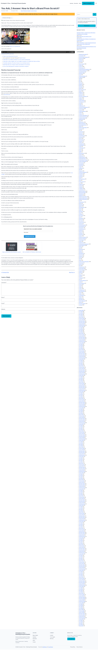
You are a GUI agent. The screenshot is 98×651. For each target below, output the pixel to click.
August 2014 (81, 505)
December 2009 (82, 581)
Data (80, 120)
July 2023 (81, 360)
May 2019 (80, 428)
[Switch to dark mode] (96, 3)
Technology (81, 277)
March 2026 (81, 317)
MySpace (80, 214)
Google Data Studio (82, 158)
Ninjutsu (80, 219)
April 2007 (81, 624)
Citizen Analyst (81, 100)
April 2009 (81, 591)
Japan (80, 177)
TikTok (80, 281)
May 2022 (80, 379)
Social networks (82, 269)
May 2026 (80, 314)
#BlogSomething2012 (83, 54)
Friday (80, 146)
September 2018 (82, 438)
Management (81, 193)
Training (80, 284)
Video (80, 292)
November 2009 (82, 582)
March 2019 (81, 430)
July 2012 (81, 539)
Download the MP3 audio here (7, 53)
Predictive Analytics (82, 237)
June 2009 (81, 589)
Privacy (80, 241)
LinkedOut (81, 188)
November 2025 (82, 322)
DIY (79, 130)
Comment (4, 282)
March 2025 (81, 333)
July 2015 (81, 490)
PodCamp (80, 233)
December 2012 (82, 532)
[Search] (94, 14)
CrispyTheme (50, 646)
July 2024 (81, 344)
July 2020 (81, 409)
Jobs (80, 180)
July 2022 (81, 376)
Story (80, 273)
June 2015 (81, 491)
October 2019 (81, 421)
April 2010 (81, 575)
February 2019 (81, 432)
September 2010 (82, 568)
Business (80, 95)
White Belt (81, 299)
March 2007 (81, 625)
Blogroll (80, 85)
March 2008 (81, 609)
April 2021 (81, 396)
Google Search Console (83, 160)
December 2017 (82, 451)
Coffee (80, 104)
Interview (81, 176)
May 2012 (80, 541)
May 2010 (80, 574)
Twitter (80, 288)
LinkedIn (80, 187)
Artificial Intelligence (83, 70)
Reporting (81, 254)
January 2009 (81, 595)
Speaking (80, 271)
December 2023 (82, 353)
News (80, 216)
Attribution (81, 73)
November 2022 (82, 371)
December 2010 (82, 564)
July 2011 (81, 555)
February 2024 (81, 350)
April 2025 (81, 331)
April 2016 (81, 478)
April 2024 (81, 348)
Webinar (80, 298)
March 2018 (81, 447)
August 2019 (81, 424)
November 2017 (82, 452)
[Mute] (70, 52)
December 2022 (82, 369)
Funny (80, 149)
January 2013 (81, 531)
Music (80, 212)
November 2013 (82, 517)
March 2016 (81, 479)
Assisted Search (82, 72)
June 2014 (81, 507)
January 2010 (81, 579)
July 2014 (81, 506)
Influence (81, 170)
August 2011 (81, 554)
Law (79, 183)
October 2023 (81, 356)
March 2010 (81, 577)
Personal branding (82, 225)
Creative (80, 114)
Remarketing (81, 253)
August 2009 (81, 586)
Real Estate (81, 249)
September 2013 (82, 520)
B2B (80, 78)
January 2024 (81, 352)
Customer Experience (83, 116)
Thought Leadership (82, 280)
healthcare (81, 168)
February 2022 (81, 383)
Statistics (80, 272)
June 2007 (81, 621)
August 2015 (81, 489)
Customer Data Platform (83, 115)
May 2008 (80, 606)
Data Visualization (82, 123)
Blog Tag (80, 82)
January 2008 (81, 612)
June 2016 (81, 475)
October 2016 (81, 470)
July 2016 (81, 474)
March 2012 (81, 544)
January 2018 (81, 449)
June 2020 (81, 410)
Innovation (81, 173)
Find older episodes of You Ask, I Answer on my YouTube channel (16, 63)
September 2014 (82, 503)
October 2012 (81, 535)
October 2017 (81, 453)
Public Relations (82, 245)
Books (80, 88)
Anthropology (81, 67)
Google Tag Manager (82, 161)
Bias (80, 81)
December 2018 (82, 434)
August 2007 (81, 618)
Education (81, 134)
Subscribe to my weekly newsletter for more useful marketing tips (16, 59)
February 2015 (81, 497)
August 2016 (81, 472)
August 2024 (81, 342)
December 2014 (82, 499)
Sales (80, 260)
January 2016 (81, 482)
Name (3, 297)
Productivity (81, 242)
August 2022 (81, 375)
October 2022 (81, 372)
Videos (80, 294)
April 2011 (81, 559)
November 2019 (82, 419)
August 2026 (81, 310)
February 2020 (81, 415)
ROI (79, 258)
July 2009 (81, 587)
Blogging (80, 84)
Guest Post (81, 165)
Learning (80, 185)
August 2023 (81, 359)
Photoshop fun (81, 229)
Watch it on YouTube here (15, 46)
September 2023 (82, 357)
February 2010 (81, 578)
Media (80, 203)
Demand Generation (82, 124)
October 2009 (81, 583)
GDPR (80, 151)
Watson (80, 296)
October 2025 (81, 323)
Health (80, 166)
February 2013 (81, 529)
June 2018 (81, 443)
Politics (80, 235)
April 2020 (81, 413)
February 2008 (81, 610)
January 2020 (81, 417)
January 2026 (81, 319)
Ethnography (81, 139)
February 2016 (81, 480)
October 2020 (81, 405)
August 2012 (81, 537)
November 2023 (82, 355)
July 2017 (81, 457)
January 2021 (81, 401)
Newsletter (81, 218)
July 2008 (81, 604)
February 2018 (81, 448)
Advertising (81, 58)
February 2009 (81, 594)
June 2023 (81, 361)
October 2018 (81, 437)
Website (3, 309)
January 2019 (81, 433)
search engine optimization (84, 261)
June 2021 (81, 394)
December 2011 (82, 548)
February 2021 (81, 399)
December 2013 (82, 516)
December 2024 (82, 337)
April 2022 (81, 380)
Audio (80, 74)
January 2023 (81, 368)
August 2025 (81, 326)
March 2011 (81, 560)
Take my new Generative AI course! (10, 56)
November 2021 (82, 387)
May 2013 (80, 525)
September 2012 (82, 536)
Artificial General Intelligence (84, 69)
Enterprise (81, 137)
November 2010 (82, 566)
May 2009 (80, 590)
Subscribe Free (86, 25)
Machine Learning (82, 191)
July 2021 (81, 392)
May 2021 (80, 395)
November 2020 (82, 403)
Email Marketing (82, 135)
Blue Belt (80, 86)
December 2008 (82, 597)
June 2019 (81, 426)
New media (81, 215)
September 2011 (82, 552)
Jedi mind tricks (82, 178)
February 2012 (81, 545)
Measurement (81, 202)
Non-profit (81, 220)
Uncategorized (81, 290)
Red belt (80, 252)
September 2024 (82, 341)
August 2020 (81, 407)
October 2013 (81, 518)
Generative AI (81, 153)
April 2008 (81, 608)
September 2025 (82, 325)
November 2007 (82, 614)
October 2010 (81, 567)
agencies (80, 61)
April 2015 (81, 494)
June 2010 (81, 572)
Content (80, 109)
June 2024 (81, 345)
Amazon (80, 65)
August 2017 (81, 456)
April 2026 (81, 315)
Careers (80, 97)
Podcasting (81, 234)
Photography (81, 227)
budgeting (81, 93)
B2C (80, 80)
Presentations (81, 239)
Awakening (81, 77)
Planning (80, 231)
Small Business (82, 266)
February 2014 (81, 513)
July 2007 (81, 620)
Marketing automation (83, 196)
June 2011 (81, 556)
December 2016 (82, 467)
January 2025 (81, 336)
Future (80, 150)
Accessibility (81, 55)
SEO (80, 265)
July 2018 (81, 441)
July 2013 (81, 522)
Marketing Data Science (83, 197)
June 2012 (81, 540)
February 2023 (81, 367)
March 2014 (81, 512)
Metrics (80, 206)
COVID (80, 112)
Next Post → (72, 272)
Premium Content (82, 238)
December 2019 (82, 418)
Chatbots (80, 99)
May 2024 (80, 346)
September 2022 (82, 373)
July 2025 (81, 327)
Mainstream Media (82, 192)
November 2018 (82, 436)
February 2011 (81, 562)
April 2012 (81, 543)
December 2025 (82, 321)
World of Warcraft (82, 300)
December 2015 (82, 483)
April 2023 (81, 364)
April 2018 (81, 445)
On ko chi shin (81, 222)
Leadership (81, 184)
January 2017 (81, 466)
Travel (80, 285)
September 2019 (82, 422)
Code (80, 103)
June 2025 (81, 329)
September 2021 (82, 390)
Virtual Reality (81, 295)
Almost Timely (81, 63)
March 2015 (81, 495)
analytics (80, 66)
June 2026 (81, 313)
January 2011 (81, 563)
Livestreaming (81, 189)
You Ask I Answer (34, 10)
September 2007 (82, 617)
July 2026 (81, 311)
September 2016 (82, 471)
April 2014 (81, 510)
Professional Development (84, 244)
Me (79, 200)
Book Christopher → (88, 3)
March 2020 (81, 414)
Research (80, 256)
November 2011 (82, 549)
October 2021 (81, 388)
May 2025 (80, 330)
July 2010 (81, 571)
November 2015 (82, 484)
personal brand (7, 94)
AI (79, 62)
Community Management (83, 107)
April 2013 (81, 526)
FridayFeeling (81, 147)
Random (80, 246)
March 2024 (81, 349)
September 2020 (82, 406)
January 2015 (81, 498)
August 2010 (81, 570)
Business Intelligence (83, 96)
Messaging (81, 204)
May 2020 (80, 411)
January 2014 (81, 514)
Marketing (25, 10)
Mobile (80, 208)
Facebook (80, 141)
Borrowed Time (82, 89)
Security (80, 264)
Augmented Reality (82, 76)
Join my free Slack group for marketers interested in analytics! (16, 66)
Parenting (80, 223)
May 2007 (80, 623)
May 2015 (80, 493)
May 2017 (80, 460)
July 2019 (81, 425)
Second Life (81, 262)
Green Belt (81, 164)
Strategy (28, 10)
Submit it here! (22, 57)
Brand (22, 10)
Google (80, 154)
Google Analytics (82, 157)
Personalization (82, 226)
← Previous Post (5, 272)
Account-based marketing (83, 57)
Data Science (81, 122)
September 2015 (82, 487)
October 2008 (81, 600)
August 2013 (81, 521)
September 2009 (82, 585)
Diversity (80, 128)
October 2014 (81, 502)
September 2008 (82, 601)
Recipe (80, 250)
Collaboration (81, 105)
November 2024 (82, 338)
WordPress (45, 646)
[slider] (72, 52)
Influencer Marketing (83, 172)
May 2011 (80, 558)
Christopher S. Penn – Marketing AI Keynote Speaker (13, 3)
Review (80, 257)
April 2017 (81, 461)
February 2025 (81, 334)
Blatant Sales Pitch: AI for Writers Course (84, 36)
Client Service (81, 101)
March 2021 (81, 398)
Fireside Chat (81, 143)
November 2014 (82, 501)
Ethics (80, 138)
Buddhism (81, 92)
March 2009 (81, 593)
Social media (81, 268)
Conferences (81, 108)
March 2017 (81, 463)
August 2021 (81, 391)
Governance (81, 162)
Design (80, 126)
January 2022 (81, 384)
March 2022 (81, 382)
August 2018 (81, 440)
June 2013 (81, 524)
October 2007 (81, 616)
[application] (38, 52)
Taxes (80, 276)
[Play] (2, 52)
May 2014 (80, 509)
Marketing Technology (83, 199)
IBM (80, 169)
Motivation (81, 211)
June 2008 (81, 605)
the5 (80, 279)
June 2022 (81, 378)
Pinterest (80, 230)
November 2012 (82, 533)
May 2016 (80, 476)
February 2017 (81, 464)
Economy (80, 132)
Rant (80, 248)
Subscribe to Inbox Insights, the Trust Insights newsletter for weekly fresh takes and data (21, 61)
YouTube (80, 304)
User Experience (82, 291)
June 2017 (81, 459)
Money (80, 210)
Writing (80, 302)
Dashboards (81, 119)
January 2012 (81, 547)
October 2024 (81, 340)
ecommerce (81, 131)
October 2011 (81, 551)
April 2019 (81, 429)
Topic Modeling (81, 283)
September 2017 (82, 455)
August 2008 (81, 602)
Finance (80, 142)
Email (3, 303)
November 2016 (82, 468)
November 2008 (82, 598)
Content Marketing (82, 111)
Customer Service (82, 118)
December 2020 (82, 402)
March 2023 (81, 365)
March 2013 (81, 528)
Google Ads (81, 156)
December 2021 (82, 386)
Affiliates (80, 59)
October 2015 (81, 486)
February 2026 (81, 318)
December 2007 (82, 613)
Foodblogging (81, 145)
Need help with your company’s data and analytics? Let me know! (16, 64)
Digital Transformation (83, 127)
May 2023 (80, 363)
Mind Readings (81, 207)
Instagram (81, 174)
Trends (80, 287)
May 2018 (80, 444)
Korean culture (81, 181)
